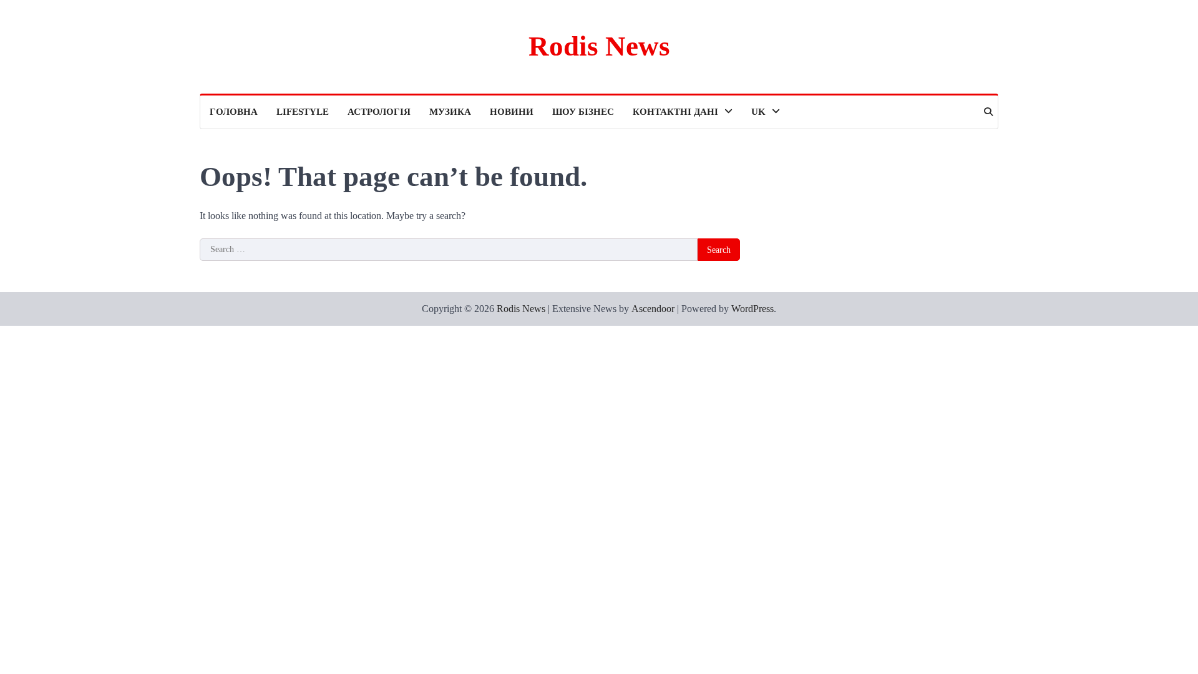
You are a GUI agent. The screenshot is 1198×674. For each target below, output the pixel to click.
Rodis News (599, 46)
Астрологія (379, 112)
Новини (511, 112)
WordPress (752, 308)
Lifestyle (302, 112)
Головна (234, 112)
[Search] (988, 111)
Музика (450, 112)
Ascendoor (652, 308)
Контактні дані (675, 112)
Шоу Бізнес (583, 112)
